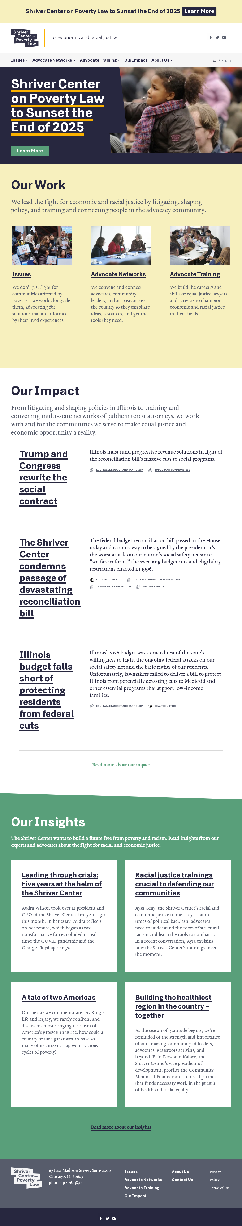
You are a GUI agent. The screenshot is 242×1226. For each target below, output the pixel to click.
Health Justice (165, 706)
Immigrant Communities (172, 469)
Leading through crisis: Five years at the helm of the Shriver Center (62, 884)
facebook (210, 37)
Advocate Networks (52, 60)
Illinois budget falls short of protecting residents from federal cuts (46, 690)
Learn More (199, 11)
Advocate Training (98, 60)
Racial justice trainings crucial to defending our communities (174, 884)
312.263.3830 (72, 1183)
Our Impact (135, 60)
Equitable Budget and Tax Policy (119, 469)
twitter (217, 37)
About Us (160, 60)
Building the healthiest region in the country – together (173, 1006)
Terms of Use (219, 1187)
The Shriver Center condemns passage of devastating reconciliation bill (50, 578)
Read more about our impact (121, 764)
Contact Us (182, 1179)
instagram (224, 37)
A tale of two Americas (59, 997)
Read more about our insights (121, 1127)
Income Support (154, 586)
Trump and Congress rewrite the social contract (43, 478)
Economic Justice (109, 579)
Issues (18, 60)
